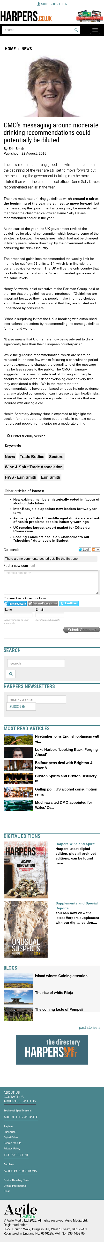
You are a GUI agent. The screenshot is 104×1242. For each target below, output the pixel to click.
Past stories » (89, 1027)
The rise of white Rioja (54, 993)
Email (40, 609)
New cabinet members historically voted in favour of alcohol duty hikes (56, 501)
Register (9, 1126)
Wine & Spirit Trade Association (34, 467)
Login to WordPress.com (43, 603)
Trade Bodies (32, 457)
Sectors (56, 457)
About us (12, 1092)
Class (7, 1191)
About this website (21, 1117)
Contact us (14, 1097)
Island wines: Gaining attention (61, 976)
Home (10, 48)
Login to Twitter (69, 603)
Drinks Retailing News (17, 1180)
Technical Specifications (18, 1110)
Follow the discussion (96, 549)
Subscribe (17, 707)
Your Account (16, 1155)
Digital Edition (11, 1137)
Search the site (12, 1143)
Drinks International (15, 1185)
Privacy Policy (12, 1148)
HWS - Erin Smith (20, 477)
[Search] (76, 30)
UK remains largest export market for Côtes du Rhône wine (51, 529)
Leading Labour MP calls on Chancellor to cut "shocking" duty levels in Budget (51, 538)
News (27, 48)
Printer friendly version (27, 436)
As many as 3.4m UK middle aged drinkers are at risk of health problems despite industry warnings (56, 520)
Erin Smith (50, 477)
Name (8, 609)
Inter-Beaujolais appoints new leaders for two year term (55, 510)
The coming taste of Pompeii (59, 1009)
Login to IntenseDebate (15, 603)
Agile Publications (20, 1171)
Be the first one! (67, 558)
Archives (9, 1164)
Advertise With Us (20, 1101)
